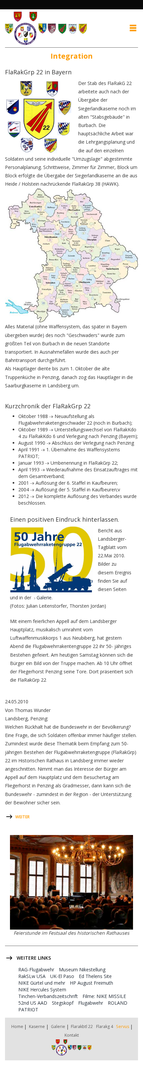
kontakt (72, 1035)
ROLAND (117, 1003)
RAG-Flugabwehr (36, 969)
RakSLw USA (32, 976)
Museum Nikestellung (82, 969)
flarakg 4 (104, 1026)
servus (122, 1026)
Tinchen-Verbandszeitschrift (48, 996)
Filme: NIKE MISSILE (104, 996)
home (17, 1026)
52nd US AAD (32, 1003)
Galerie (58, 1026)
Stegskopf (62, 1003)
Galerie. (45, 597)
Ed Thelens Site (95, 976)
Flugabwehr (90, 1003)
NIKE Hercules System (42, 989)
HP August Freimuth (91, 983)
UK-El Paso (62, 976)
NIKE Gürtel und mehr (41, 983)
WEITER (22, 817)
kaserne (37, 1026)
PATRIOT (28, 1009)
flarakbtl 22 (82, 1026)
